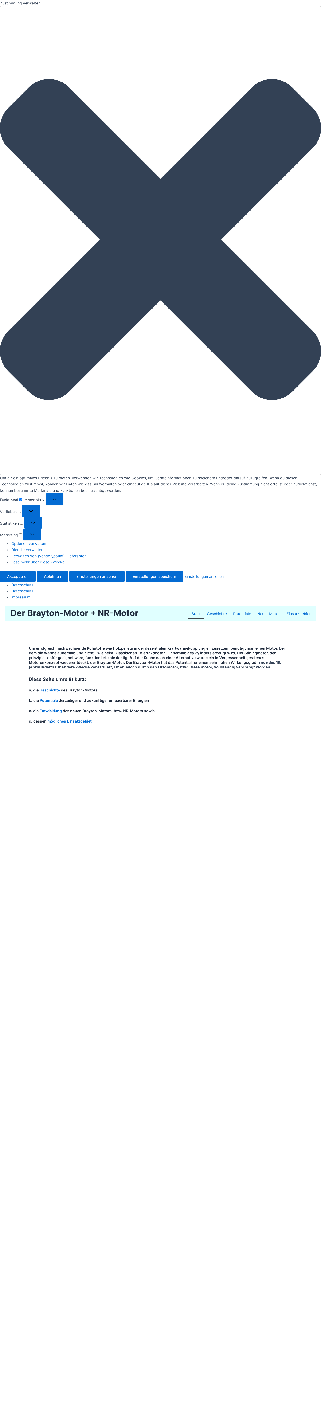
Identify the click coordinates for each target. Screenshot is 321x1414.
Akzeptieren (18, 576)
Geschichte (217, 613)
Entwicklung (50, 710)
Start (196, 613)
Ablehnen (52, 576)
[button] (160, 240)
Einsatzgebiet (298, 613)
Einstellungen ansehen (96, 576)
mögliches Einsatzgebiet (69, 721)
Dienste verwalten (27, 549)
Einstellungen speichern (154, 576)
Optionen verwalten (28, 543)
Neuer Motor (268, 613)
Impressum (21, 597)
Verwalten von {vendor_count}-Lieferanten (48, 556)
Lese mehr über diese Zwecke (37, 562)
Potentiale (242, 613)
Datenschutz (22, 584)
